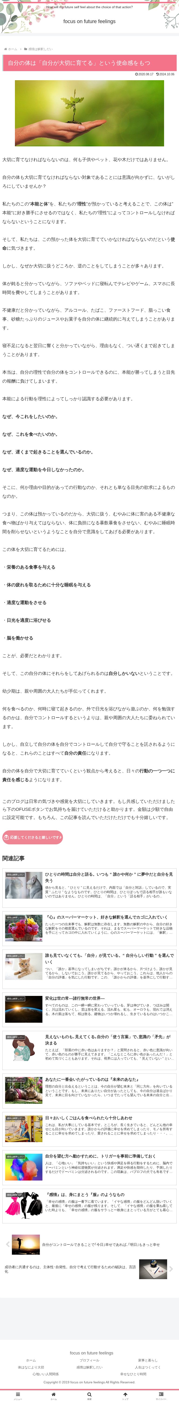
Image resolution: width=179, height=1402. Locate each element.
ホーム (31, 1360)
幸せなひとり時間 (133, 1374)
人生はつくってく (148, 1367)
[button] (165, 916)
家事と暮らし (148, 1360)
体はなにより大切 (31, 1367)
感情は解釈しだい (89, 1367)
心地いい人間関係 (46, 1374)
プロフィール (89, 1360)
